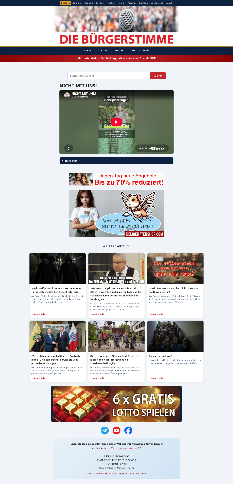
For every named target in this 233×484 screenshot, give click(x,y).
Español (100, 3)
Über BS (103, 50)
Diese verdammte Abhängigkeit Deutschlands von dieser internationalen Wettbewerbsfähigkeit (114, 359)
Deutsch (65, 3)
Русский (131, 3)
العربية (169, 3)
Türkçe (111, 3)
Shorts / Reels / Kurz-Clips (101, 473)
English (77, 3)
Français (88, 3)
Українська (157, 3)
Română (143, 3)
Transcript (71, 160)
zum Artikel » (38, 314)
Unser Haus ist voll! (160, 356)
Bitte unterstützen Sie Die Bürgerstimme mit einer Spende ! (116, 58)
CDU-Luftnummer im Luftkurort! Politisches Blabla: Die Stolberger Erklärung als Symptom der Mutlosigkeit (56, 359)
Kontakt (120, 50)
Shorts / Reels (140, 50)
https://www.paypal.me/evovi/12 (122, 447)
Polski (121, 3)
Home (87, 50)
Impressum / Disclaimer (133, 473)
